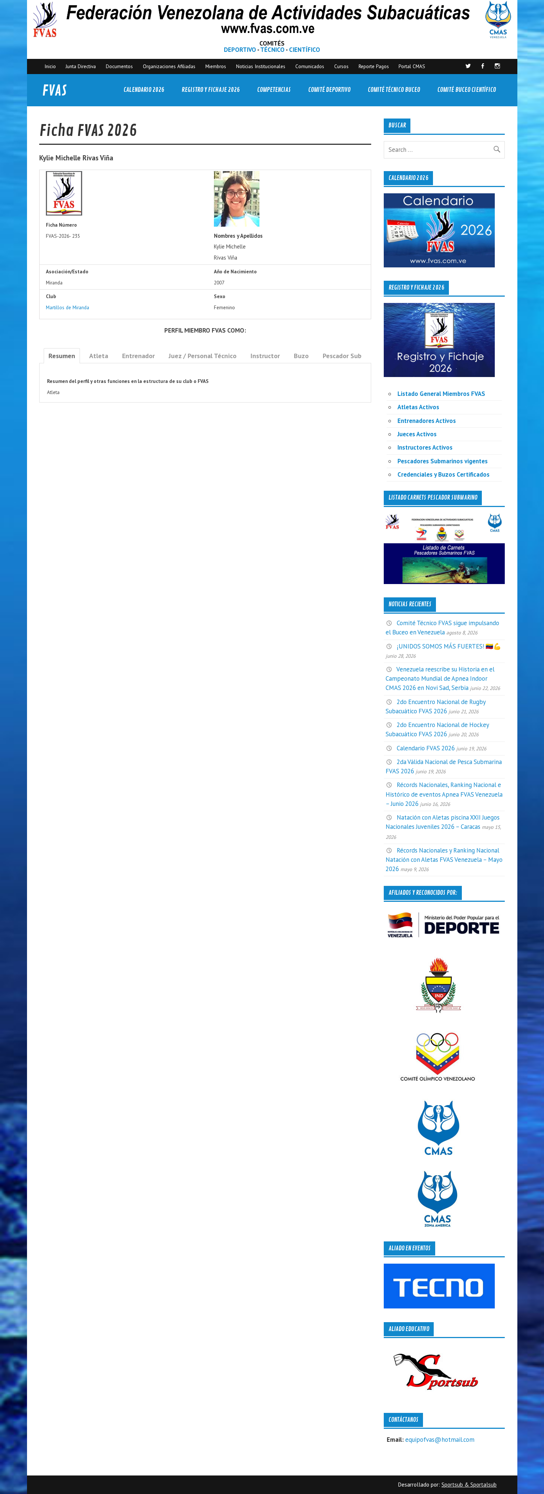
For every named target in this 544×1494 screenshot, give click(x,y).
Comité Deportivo (329, 90)
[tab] (62, 355)
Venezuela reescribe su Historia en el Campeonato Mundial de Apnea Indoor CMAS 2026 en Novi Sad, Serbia (440, 678)
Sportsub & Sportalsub (469, 1484)
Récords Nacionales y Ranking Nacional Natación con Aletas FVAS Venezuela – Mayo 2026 (444, 859)
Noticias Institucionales (260, 66)
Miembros (215, 66)
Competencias (274, 90)
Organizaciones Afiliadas (169, 66)
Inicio (50, 66)
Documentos (119, 66)
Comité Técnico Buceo (394, 90)
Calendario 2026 (144, 90)
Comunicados (309, 66)
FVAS (54, 91)
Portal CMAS (412, 66)
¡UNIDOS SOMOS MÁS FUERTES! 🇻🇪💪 (449, 646)
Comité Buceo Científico (466, 90)
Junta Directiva (81, 66)
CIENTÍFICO (304, 50)
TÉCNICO (272, 50)
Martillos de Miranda (67, 307)
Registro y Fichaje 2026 (211, 90)
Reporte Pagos (374, 66)
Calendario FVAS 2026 (426, 748)
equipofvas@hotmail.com (439, 1439)
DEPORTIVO (240, 50)
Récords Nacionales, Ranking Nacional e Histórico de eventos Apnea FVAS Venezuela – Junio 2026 (444, 794)
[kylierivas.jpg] (236, 224)
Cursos (341, 66)
